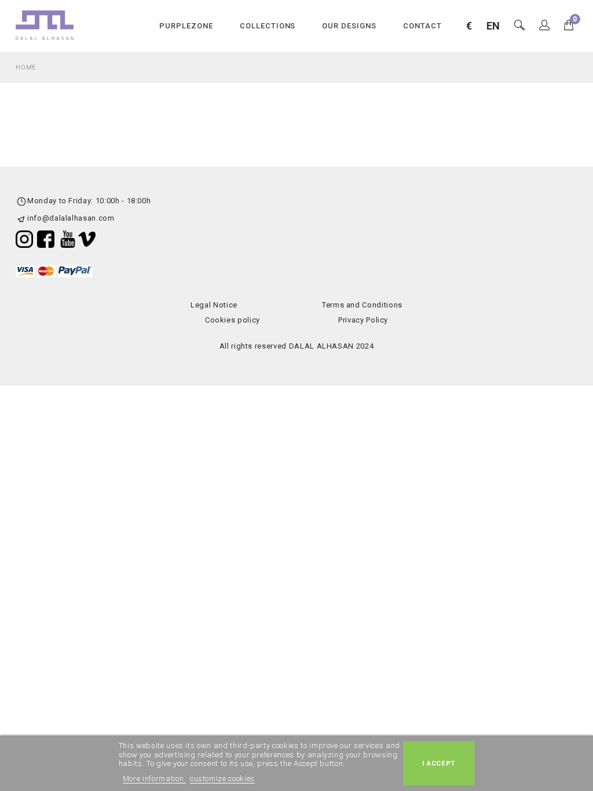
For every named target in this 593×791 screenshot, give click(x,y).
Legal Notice (214, 305)
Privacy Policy (363, 320)
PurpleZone (186, 25)
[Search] (544, 25)
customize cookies (222, 778)
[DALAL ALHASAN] (45, 24)
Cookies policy (232, 320)
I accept (438, 763)
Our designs (349, 25)
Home (26, 67)
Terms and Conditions (362, 305)
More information (154, 778)
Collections (268, 25)
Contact (422, 25)
